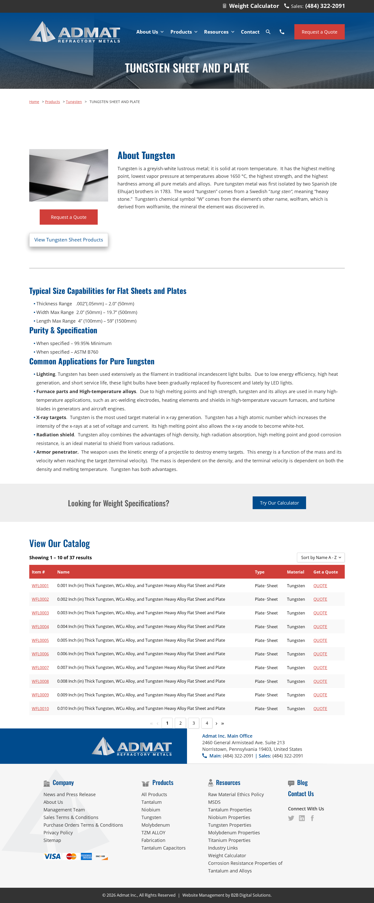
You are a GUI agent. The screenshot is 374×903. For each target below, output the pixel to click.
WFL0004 (40, 626)
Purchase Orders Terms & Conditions (83, 825)
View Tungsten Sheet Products (68, 239)
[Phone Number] (282, 32)
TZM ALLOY (153, 832)
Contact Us (301, 793)
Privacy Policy (58, 832)
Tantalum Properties (230, 810)
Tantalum (151, 802)
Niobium (150, 810)
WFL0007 (40, 667)
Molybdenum (155, 825)
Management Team (64, 810)
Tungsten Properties (229, 825)
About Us (53, 802)
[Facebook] (291, 818)
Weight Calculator (254, 5)
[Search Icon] (268, 32)
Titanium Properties (229, 840)
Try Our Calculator (279, 503)
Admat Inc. (127, 895)
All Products (154, 794)
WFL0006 (40, 654)
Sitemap (52, 840)
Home (34, 101)
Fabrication (153, 840)
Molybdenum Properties (234, 832)
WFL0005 (40, 640)
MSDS (214, 802)
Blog (302, 782)
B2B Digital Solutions (251, 895)
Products (52, 101)
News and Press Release (70, 794)
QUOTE (320, 586)
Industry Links (223, 848)
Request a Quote (69, 217)
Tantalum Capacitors (163, 848)
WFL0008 (40, 681)
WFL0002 (40, 599)
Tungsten (74, 101)
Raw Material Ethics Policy (236, 794)
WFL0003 (40, 613)
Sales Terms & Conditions (71, 817)
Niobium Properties (229, 817)
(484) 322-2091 (325, 5)
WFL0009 (40, 695)
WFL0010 (40, 708)
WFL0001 (40, 586)
